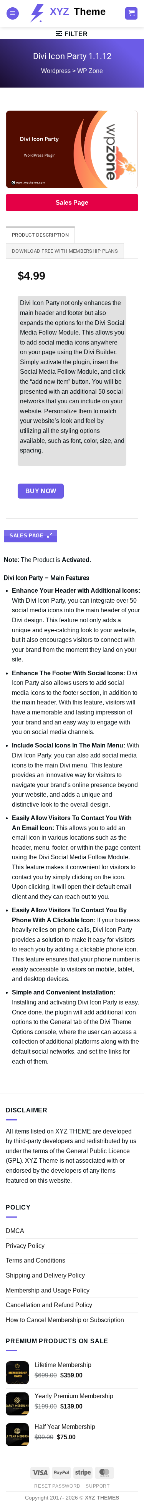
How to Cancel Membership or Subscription (65, 1320)
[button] (13, 13)
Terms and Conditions (35, 1260)
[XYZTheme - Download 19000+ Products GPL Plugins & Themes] (72, 13)
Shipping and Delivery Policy (45, 1275)
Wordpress (56, 71)
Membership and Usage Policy (47, 1290)
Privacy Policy (25, 1246)
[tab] (40, 235)
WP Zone (90, 71)
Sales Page (72, 202)
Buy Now (40, 491)
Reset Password (57, 1486)
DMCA (15, 1231)
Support (97, 1486)
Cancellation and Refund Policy (49, 1305)
